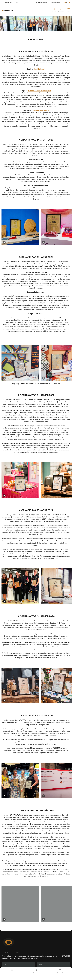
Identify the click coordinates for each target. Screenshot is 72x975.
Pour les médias (55, 2)
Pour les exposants (41, 2)
